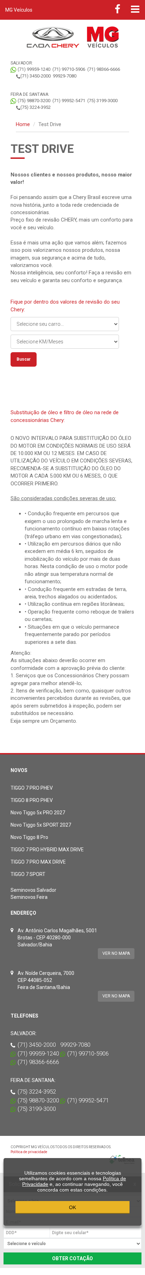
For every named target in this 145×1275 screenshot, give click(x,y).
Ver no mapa (116, 953)
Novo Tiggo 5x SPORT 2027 (41, 825)
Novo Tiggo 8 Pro (29, 837)
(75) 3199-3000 (102, 100)
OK (72, 1207)
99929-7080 (64, 76)
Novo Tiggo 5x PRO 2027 (38, 812)
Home (23, 124)
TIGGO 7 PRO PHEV (32, 788)
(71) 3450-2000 (35, 76)
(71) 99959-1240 (34, 69)
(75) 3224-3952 (35, 107)
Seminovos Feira (29, 897)
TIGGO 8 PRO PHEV (32, 800)
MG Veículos (18, 10)
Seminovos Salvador (33, 890)
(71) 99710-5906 (68, 69)
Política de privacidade (29, 1152)
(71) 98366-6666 (103, 69)
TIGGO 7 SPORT (28, 874)
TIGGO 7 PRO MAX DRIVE (38, 862)
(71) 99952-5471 (68, 100)
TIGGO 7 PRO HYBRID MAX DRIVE (47, 849)
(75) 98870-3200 (34, 100)
